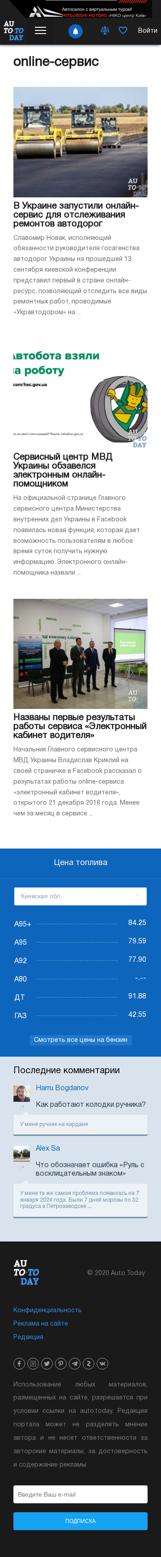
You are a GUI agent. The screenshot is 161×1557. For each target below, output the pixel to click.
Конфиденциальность (47, 1311)
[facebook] (19, 1363)
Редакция (28, 1337)
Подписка (80, 1521)
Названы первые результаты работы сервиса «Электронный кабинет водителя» (80, 727)
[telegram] (74, 1363)
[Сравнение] (105, 31)
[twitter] (47, 1363)
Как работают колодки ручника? (91, 1105)
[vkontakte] (102, 1363)
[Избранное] (123, 31)
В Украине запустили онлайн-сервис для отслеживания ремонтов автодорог (76, 215)
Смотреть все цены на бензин (80, 1040)
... (90, 1206)
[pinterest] (61, 1363)
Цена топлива (80, 863)
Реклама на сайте (40, 1324)
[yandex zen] (88, 1363)
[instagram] (33, 1363)
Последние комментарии (66, 1071)
